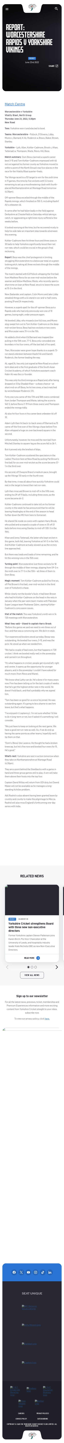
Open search (56, 8)
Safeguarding (42, 1419)
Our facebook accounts (14, 1272)
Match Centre (15, 104)
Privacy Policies (43, 1413)
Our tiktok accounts (43, 1272)
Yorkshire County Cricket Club (32, 7)
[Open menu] (7, 9)
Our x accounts (21, 1272)
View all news (32, 975)
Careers (21, 1413)
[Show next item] (56, 967)
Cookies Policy (21, 1419)
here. (47, 1018)
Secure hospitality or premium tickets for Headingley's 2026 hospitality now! (32, 839)
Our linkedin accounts (50, 1272)
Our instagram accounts (36, 1272)
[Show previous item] (7, 967)
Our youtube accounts (28, 1272)
